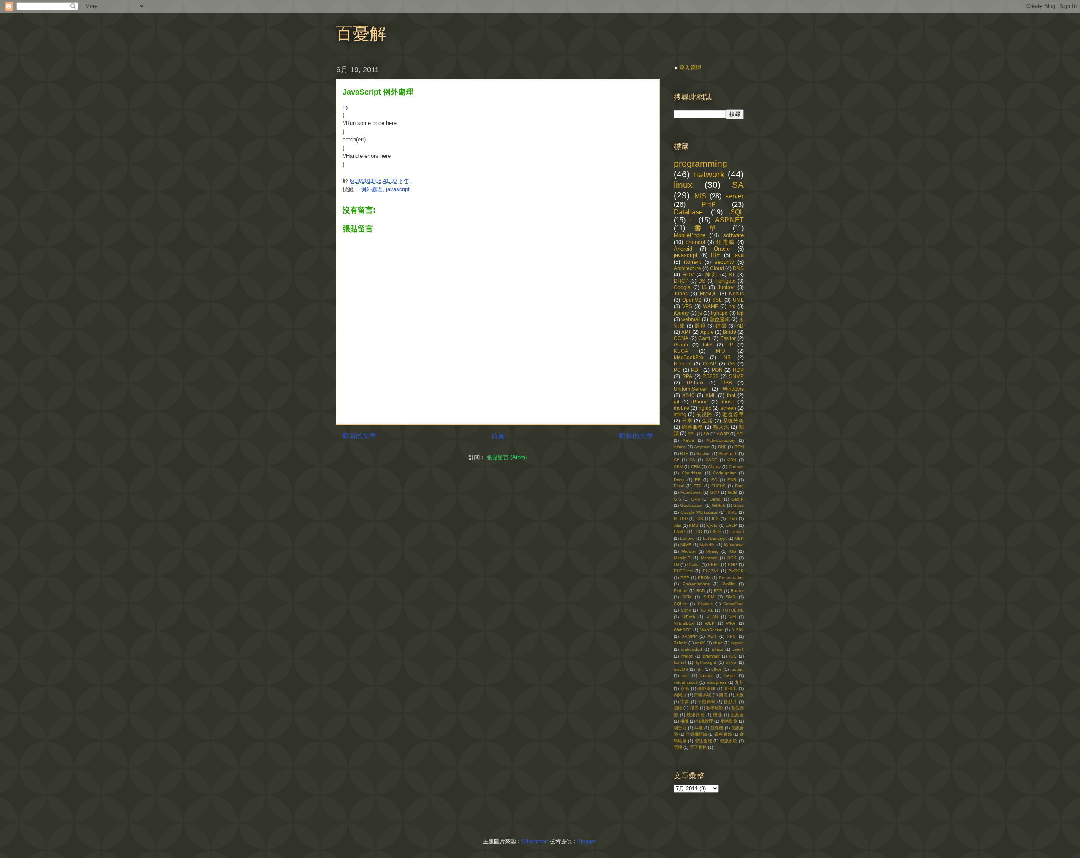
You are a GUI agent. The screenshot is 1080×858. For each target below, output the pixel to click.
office (716, 669)
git (676, 401)
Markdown (734, 544)
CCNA (681, 338)
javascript (398, 189)
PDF (696, 370)
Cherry (714, 466)
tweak (730, 675)
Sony (686, 610)
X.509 (738, 630)
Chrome (736, 466)
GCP (714, 492)
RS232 (710, 376)
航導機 (716, 727)
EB (698, 479)
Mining (712, 551)
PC (677, 370)
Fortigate (726, 281)
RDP (738, 370)
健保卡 (730, 688)
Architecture (687, 268)
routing (737, 669)
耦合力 (680, 727)
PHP (709, 204)
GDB (732, 492)
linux (683, 184)
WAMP (710, 306)
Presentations (696, 584)
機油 (717, 714)
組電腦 (725, 242)
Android (683, 249)
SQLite (680, 603)
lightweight (706, 662)
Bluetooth (727, 453)
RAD (700, 590)
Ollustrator (533, 841)
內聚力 (680, 695)
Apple (707, 332)
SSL (717, 300)
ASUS (688, 440)
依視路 (704, 414)
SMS (730, 597)
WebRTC (682, 630)
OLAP (709, 363)
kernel (680, 662)
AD (740, 325)
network (709, 174)
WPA (730, 623)
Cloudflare (692, 473)
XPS (731, 636)
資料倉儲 (723, 734)
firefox (687, 656)
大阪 (739, 695)
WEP (710, 623)
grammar (711, 656)
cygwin (737, 643)
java (739, 255)
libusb (727, 401)
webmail (691, 319)
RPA (687, 376)
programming (700, 163)
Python (681, 590)
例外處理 (372, 189)
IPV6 (732, 518)
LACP (731, 525)
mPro (731, 662)
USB (726, 382)
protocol (695, 242)
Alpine (680, 446)
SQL (737, 212)
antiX (700, 643)
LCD (698, 531)
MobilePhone (689, 235)
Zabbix (680, 643)
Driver (679, 479)
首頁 (498, 435)
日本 (687, 420)
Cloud (717, 268)
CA (692, 459)
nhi (699, 669)
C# (676, 459)
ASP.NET (729, 220)
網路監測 (729, 721)
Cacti (704, 338)
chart (718, 643)
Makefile (707, 544)
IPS (715, 518)
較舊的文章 (636, 435)
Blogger (586, 841)
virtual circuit (686, 682)
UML (738, 300)
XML (710, 395)
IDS (699, 518)
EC (714, 479)
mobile (681, 408)
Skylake (705, 603)
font (731, 395)
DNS (738, 268)
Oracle (722, 249)
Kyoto (712, 525)
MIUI (721, 351)
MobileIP (682, 557)
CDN (731, 459)
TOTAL (706, 610)
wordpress (716, 682)
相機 (684, 721)
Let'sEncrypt (715, 538)
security (724, 262)
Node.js (682, 363)
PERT (713, 564)
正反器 (737, 714)
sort (685, 675)
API (740, 433)
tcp (740, 313)
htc (732, 306)
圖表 (723, 695)
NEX (731, 557)
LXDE (715, 531)
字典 (684, 701)
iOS (733, 656)
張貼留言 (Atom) (507, 457)
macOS (681, 669)
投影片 (730, 701)
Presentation (731, 577)
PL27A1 (711, 570)
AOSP (723, 433)
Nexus (736, 293)
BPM (739, 446)
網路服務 (692, 427)
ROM (688, 274)
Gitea (738, 505)
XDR (711, 636)
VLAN (712, 616)
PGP (732, 564)
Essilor (728, 338)
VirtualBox (684, 623)
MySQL (708, 293)
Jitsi (677, 525)
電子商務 (698, 747)
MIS (700, 196)
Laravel (736, 531)
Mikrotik (688, 551)
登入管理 (690, 68)
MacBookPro (688, 357)
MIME (685, 544)
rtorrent (692, 262)
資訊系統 (728, 741)
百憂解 (361, 33)
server (734, 196)
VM (732, 616)
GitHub (718, 505)
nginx (705, 408)
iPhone (699, 401)
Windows (733, 389)
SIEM (709, 597)
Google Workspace (699, 512)
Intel (708, 344)
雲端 (678, 747)
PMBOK (736, 570)
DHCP (681, 281)
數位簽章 (733, 414)
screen (728, 408)
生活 (707, 420)
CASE (711, 459)
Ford (739, 486)
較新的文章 (359, 435)
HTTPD (681, 518)
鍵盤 (721, 325)
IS (704, 287)
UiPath (688, 616)
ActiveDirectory (721, 440)
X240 (688, 395)
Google (682, 287)
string (680, 414)
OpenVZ (691, 300)
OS (731, 363)
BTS (684, 453)
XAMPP (689, 636)
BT (732, 274)
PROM (704, 577)
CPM (678, 466)
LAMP (680, 531)
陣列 (711, 274)
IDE (715, 255)
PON (717, 370)
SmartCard (733, 603)
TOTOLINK (733, 610)
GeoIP (737, 499)
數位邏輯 (720, 319)
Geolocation (692, 505)
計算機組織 (696, 734)
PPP (684, 577)
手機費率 (706, 701)
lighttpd (719, 313)
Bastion (703, 453)
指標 (678, 708)
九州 (739, 682)
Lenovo (687, 538)
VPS (687, 306)
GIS (677, 499)
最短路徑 (695, 714)
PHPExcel (683, 570)
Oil (676, 564)
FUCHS (718, 486)
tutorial (706, 675)
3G (706, 433)
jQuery (681, 313)
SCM (686, 597)
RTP (718, 590)
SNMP (736, 376)
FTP (698, 486)
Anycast (702, 446)
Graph (681, 344)
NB (727, 357)
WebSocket (711, 630)
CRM (695, 466)
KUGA (681, 351)
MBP (739, 538)
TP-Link (695, 382)
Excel (679, 486)
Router (737, 590)
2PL (692, 433)
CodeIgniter (724, 473)
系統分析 (733, 420)
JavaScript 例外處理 (378, 92)
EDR (731, 479)
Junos (681, 293)
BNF (722, 446)
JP (730, 344)
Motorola (709, 557)
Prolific (728, 584)
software (733, 235)
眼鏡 (700, 325)
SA (738, 184)
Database (688, 212)
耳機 (698, 727)
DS (701, 281)
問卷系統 (703, 695)
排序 (694, 708)
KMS (693, 525)
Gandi (715, 499)
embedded (691, 649)
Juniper (726, 287)
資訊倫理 (703, 741)
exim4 (738, 649)
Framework (691, 492)
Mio (732, 551)
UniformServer (690, 389)
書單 (709, 228)
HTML (731, 512)
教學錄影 (715, 708)
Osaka (693, 564)
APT (686, 332)
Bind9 (729, 332)
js (700, 313)
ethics (717, 649)
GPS (695, 499)
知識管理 (704, 721)
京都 (684, 688)
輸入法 (721, 427)
